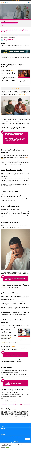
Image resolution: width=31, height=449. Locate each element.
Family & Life (7, 21)
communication (4, 342)
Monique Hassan (8, 39)
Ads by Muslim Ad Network (15, 0)
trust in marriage (26, 404)
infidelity (13, 70)
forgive (2, 287)
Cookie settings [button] (3, 447)
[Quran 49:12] (12, 142)
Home (3, 21)
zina (6, 404)
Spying (17, 404)
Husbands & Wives (12, 21)
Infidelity (21, 404)
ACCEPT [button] (7, 447)
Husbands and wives (11, 404)
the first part (5, 56)
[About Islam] (4, 2)
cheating (3, 404)
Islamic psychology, (7, 337)
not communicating (20, 94)
